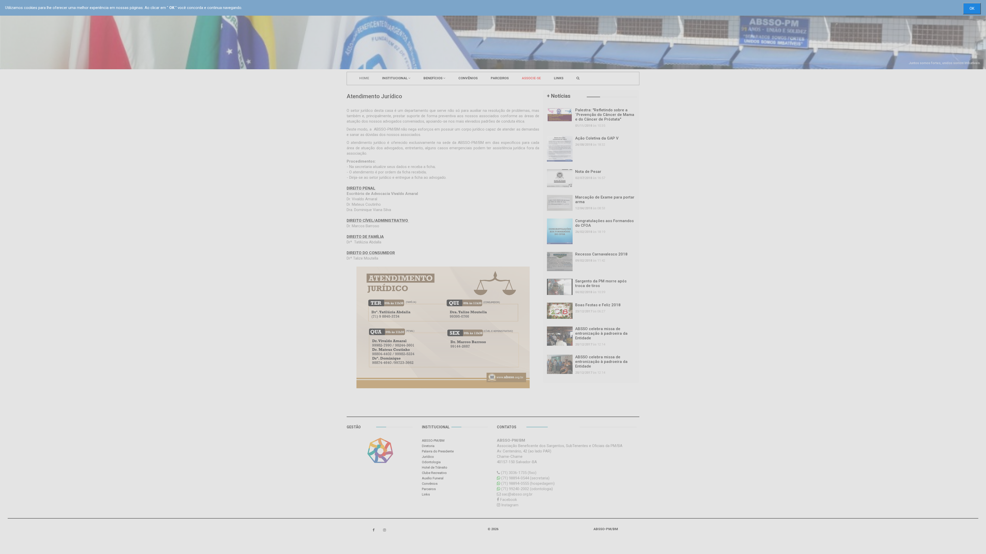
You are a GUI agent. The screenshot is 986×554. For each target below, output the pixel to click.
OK (972, 8)
